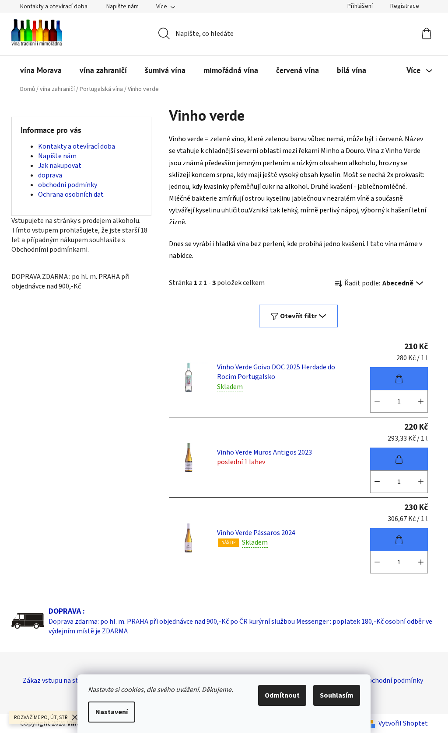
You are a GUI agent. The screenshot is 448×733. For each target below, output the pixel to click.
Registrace (404, 6)
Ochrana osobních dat (71, 194)
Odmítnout (282, 695)
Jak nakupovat (59, 165)
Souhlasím (337, 695)
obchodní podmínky (67, 185)
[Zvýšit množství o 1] (420, 401)
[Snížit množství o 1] (377, 401)
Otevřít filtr (298, 316)
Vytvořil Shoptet (403, 723)
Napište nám (122, 6)
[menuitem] (40, 70)
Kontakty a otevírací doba (54, 6)
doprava (50, 175)
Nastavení (111, 712)
